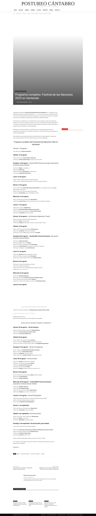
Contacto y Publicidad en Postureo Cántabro (74, 514)
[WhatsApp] (23, 460)
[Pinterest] (20, 460)
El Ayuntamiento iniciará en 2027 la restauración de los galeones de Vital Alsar (36, 504)
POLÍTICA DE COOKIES (61, 514)
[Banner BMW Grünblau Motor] (72, 117)
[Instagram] (28, 482)
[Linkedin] (30, 482)
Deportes (45, 10)
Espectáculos (18, 13)
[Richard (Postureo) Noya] (16, 102)
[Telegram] (44, 482)
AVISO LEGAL (43, 514)
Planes (21, 91)
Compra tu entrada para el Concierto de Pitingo (24, 313)
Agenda (27, 10)
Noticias (21, 10)
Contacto (57, 10)
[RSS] (40, 482)
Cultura (39, 10)
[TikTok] (46, 482)
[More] (44, 108)
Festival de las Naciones (25, 453)
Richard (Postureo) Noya (22, 102)
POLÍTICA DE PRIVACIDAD (51, 514)
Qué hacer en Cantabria (35, 453)
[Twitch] (49, 482)
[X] (17, 460)
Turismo (33, 10)
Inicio (15, 10)
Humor (51, 10)
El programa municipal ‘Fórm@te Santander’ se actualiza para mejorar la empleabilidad (20, 504)
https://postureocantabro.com (29, 477)
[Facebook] (14, 460)
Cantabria (36, 114)
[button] (81, 10)
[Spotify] (42, 482)
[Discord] (24, 482)
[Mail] (33, 482)
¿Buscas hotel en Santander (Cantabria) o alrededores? (36, 323)
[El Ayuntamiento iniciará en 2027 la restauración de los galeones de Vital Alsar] (36, 497)
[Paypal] (35, 482)
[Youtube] (53, 482)
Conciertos (24, 13)
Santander (24, 91)
